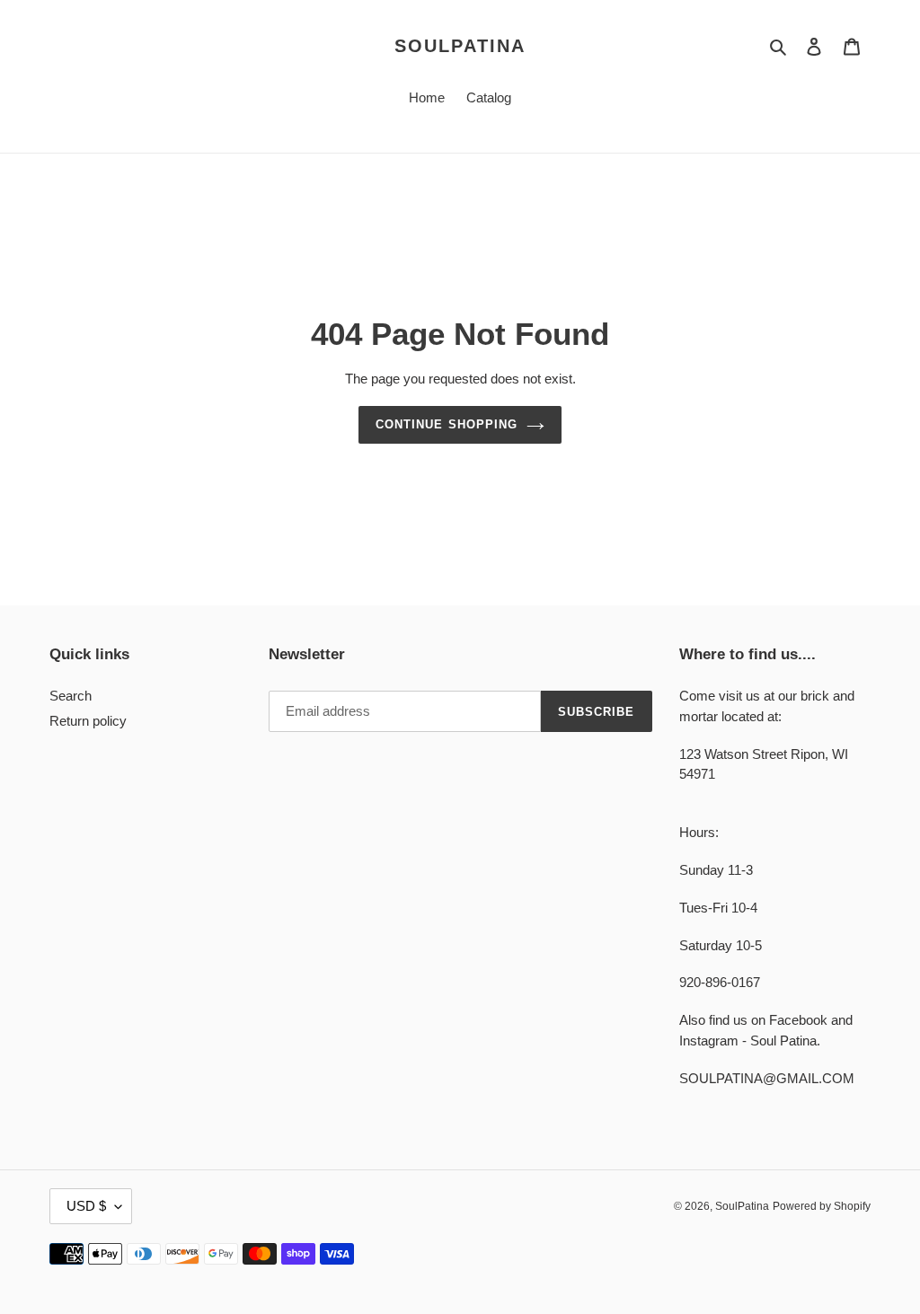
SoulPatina (460, 46)
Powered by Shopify (822, 1206)
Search (70, 695)
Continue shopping (447, 424)
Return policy (88, 720)
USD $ (86, 1205)
